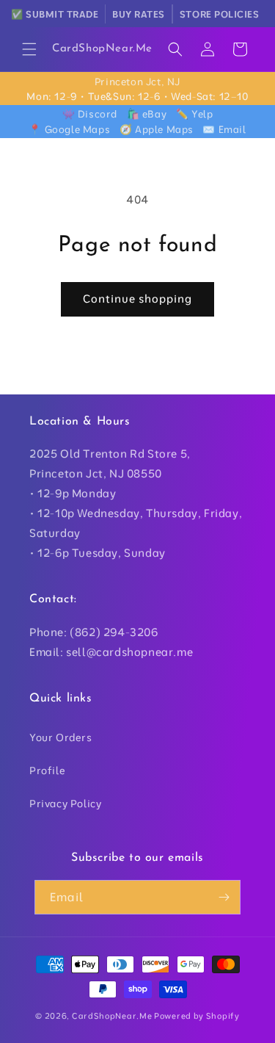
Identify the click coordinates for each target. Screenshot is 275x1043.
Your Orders (60, 737)
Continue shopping (137, 299)
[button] (29, 49)
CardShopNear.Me (112, 1016)
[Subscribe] (224, 897)
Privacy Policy (65, 803)
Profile (47, 770)
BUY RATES (138, 14)
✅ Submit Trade (54, 14)
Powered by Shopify (197, 1016)
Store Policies (219, 14)
